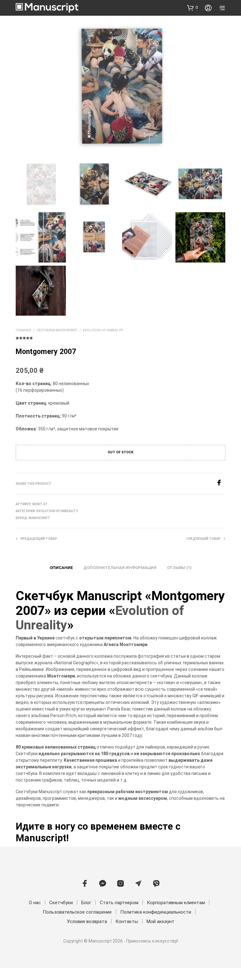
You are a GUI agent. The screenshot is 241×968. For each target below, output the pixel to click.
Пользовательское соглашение (77, 912)
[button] (192, 7)
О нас (35, 902)
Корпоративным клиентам (176, 902)
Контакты (126, 921)
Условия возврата (87, 921)
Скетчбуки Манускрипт (57, 330)
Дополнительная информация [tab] (120, 567)
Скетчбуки (61, 902)
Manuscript (39, 518)
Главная (23, 330)
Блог (86, 902)
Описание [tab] (61, 567)
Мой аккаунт (160, 921)
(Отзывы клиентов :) (120, 337)
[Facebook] (220, 484)
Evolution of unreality (103, 330)
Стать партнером (119, 902)
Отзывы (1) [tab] (179, 567)
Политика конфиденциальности (155, 912)
